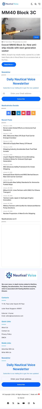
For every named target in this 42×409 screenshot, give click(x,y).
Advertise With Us (8, 349)
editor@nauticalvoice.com (14, 316)
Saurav (22, 398)
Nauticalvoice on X (9, 219)
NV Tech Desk (7, 42)
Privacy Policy (7, 334)
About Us (5, 327)
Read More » (8, 64)
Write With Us (6, 352)
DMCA (4, 337)
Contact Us (5, 331)
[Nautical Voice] (10, 4)
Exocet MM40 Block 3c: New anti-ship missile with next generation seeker (19, 48)
